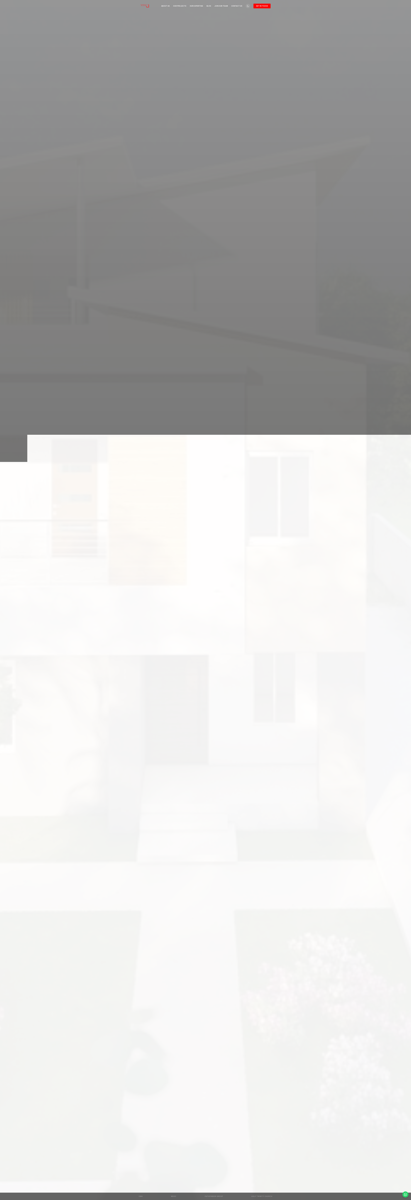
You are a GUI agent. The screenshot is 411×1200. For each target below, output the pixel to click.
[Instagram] (4, 600)
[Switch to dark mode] (248, 6)
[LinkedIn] (4, 596)
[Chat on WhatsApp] (405, 1194)
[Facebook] (4, 604)
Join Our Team (221, 6)
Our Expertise (196, 6)
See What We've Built (156, 621)
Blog (209, 6)
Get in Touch (262, 6)
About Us (165, 6)
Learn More (184, 621)
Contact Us (236, 6)
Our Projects (179, 6)
